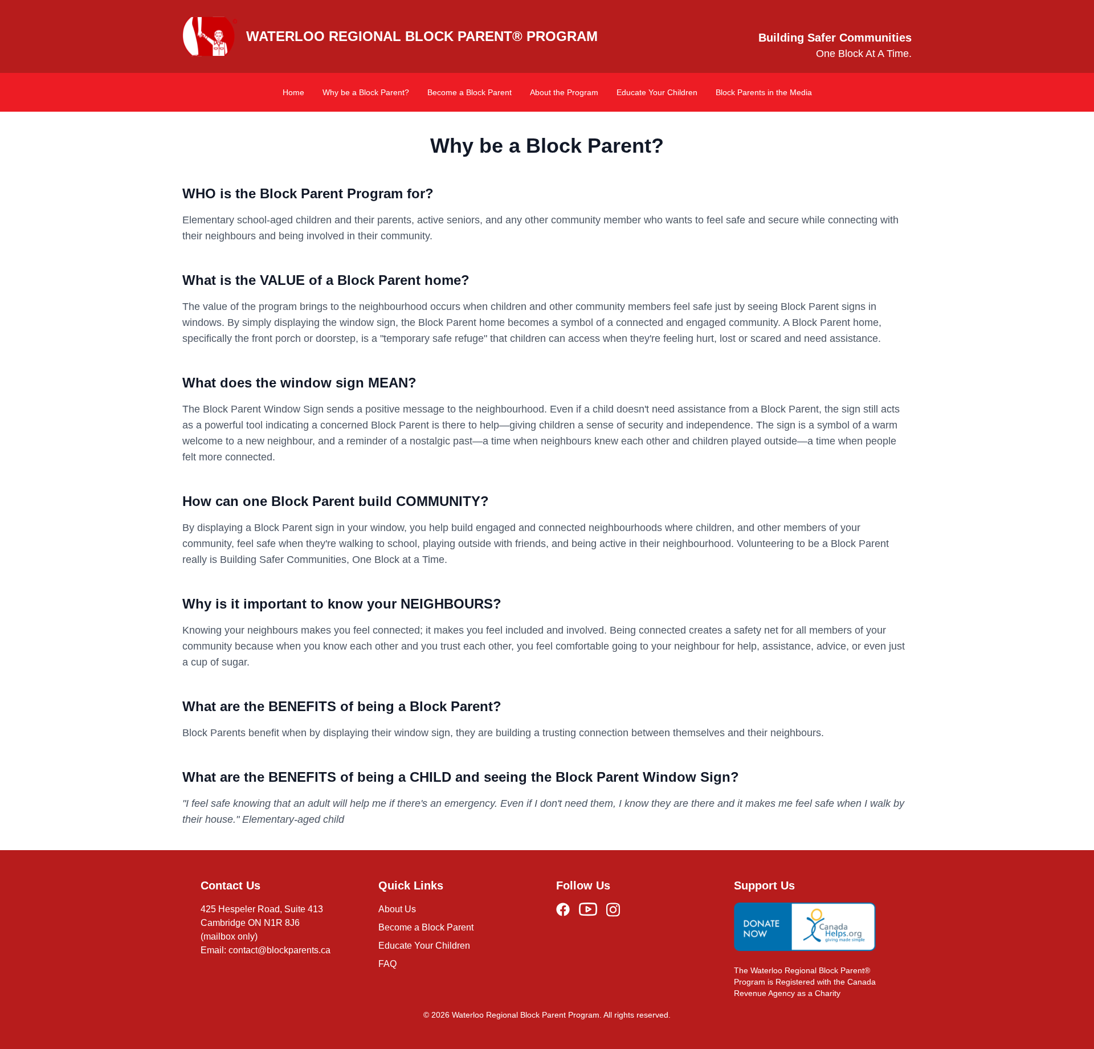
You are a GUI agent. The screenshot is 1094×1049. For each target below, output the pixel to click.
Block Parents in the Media (764, 92)
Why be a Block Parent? (366, 92)
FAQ (387, 964)
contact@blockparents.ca (279, 950)
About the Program (564, 92)
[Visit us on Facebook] (563, 910)
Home (293, 92)
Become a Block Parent (469, 92)
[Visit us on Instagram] (613, 910)
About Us (397, 909)
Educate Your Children (657, 92)
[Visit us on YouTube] (588, 910)
